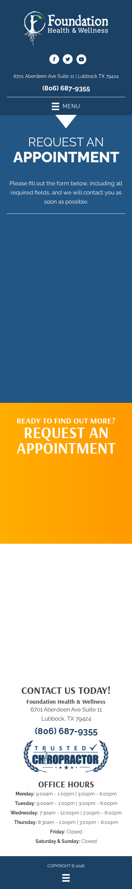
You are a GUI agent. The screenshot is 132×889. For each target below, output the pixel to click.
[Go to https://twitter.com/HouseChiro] (68, 60)
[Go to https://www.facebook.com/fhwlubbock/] (54, 60)
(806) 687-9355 (66, 88)
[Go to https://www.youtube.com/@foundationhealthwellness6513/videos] (81, 60)
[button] (66, 496)
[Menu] (66, 878)
